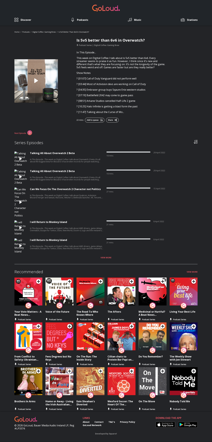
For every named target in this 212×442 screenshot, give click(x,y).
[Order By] (196, 141)
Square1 (113, 433)
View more (106, 258)
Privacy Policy (127, 421)
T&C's (111, 421)
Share (110, 119)
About (86, 421)
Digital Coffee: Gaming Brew (44, 32)
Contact (99, 421)
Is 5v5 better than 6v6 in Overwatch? (74, 32)
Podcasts (26, 32)
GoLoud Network (92, 425)
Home (17, 32)
